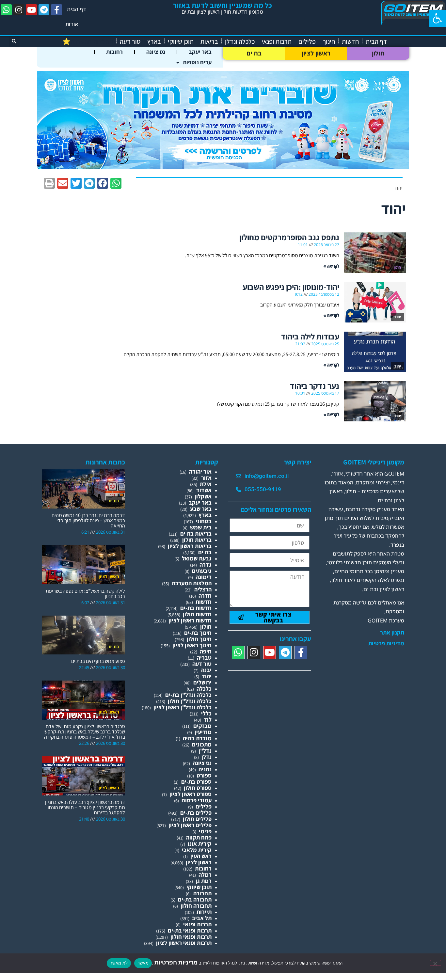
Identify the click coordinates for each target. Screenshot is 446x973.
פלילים (307, 41)
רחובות (114, 51)
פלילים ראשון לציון (190, 825)
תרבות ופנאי (277, 41)
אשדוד (204, 490)
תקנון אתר (392, 633)
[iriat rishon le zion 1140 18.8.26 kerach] (223, 166)
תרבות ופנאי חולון (191, 936)
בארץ (154, 41)
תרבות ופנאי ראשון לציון (184, 943)
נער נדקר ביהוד (314, 385)
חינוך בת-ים (198, 632)
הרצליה (203, 589)
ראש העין (201, 856)
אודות (71, 24)
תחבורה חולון (196, 905)
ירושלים (202, 682)
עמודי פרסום (197, 800)
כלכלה (204, 688)
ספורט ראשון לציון (190, 794)
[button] (437, 18)
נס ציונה (155, 51)
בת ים (254, 53)
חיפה (206, 651)
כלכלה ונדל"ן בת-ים (188, 694)
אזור (206, 477)
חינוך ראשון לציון (192, 645)
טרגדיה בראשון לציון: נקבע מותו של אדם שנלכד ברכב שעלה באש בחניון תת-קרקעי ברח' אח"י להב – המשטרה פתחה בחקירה (84, 731)
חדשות (350, 41)
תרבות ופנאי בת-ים (190, 930)
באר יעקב (200, 51)
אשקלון (203, 496)
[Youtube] (31, 9)
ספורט (204, 775)
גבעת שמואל (197, 558)
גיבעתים (202, 570)
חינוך (329, 41)
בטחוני (204, 521)
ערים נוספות (197, 62)
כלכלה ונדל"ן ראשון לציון (182, 707)
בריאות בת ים (196, 533)
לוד (208, 719)
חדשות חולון (197, 614)
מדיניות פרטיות (386, 643)
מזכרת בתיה (197, 738)
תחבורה (202, 893)
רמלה (205, 874)
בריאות (209, 41)
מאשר (143, 962)
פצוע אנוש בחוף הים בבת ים (98, 661)
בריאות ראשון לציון (190, 546)
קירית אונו (200, 843)
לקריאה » (331, 266)
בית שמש (201, 527)
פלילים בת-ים (196, 812)
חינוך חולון (199, 639)
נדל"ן (205, 750)
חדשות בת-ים (196, 608)
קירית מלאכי (197, 850)
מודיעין (203, 732)
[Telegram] (44, 9)
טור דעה (130, 41)
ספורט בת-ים (196, 781)
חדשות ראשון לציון (190, 620)
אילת (206, 484)
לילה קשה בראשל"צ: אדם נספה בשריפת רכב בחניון (85, 594)
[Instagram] (18, 9)
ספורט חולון (198, 788)
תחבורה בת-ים (195, 899)
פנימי (205, 831)
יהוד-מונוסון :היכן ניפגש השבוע (291, 286)
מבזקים (202, 726)
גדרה (205, 564)
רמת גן (204, 881)
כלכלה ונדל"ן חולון (190, 701)
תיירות (204, 912)
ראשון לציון (316, 53)
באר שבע (201, 508)
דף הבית (76, 9)
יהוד (207, 676)
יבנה (206, 670)
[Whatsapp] (6, 9)
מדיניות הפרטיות (175, 962)
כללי (206, 713)
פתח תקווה (199, 837)
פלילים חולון (197, 819)
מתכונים (202, 744)
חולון (378, 53)
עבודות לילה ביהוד (310, 336)
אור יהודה (200, 471)
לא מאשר (119, 962)
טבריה (204, 657)
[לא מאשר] (435, 963)
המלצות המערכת (192, 583)
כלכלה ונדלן (240, 41)
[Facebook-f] (56, 9)
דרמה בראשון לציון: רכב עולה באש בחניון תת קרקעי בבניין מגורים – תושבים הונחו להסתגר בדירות (85, 807)
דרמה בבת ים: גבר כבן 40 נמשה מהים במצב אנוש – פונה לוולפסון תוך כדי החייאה (88, 520)
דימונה (204, 577)
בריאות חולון (197, 539)
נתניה (205, 769)
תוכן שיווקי (181, 41)
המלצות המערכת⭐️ (87, 41)
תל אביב (202, 918)
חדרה (205, 595)
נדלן (206, 757)
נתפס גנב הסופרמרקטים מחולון (289, 237)
